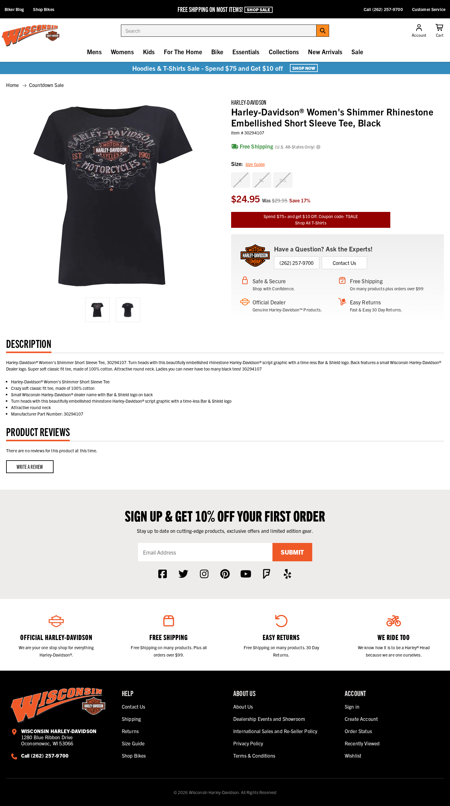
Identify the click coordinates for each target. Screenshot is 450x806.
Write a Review (30, 466)
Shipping (131, 719)
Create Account (361, 719)
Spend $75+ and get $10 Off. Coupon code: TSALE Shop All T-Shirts (311, 219)
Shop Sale (258, 9)
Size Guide (255, 164)
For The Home (183, 51)
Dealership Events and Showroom (269, 719)
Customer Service (428, 9)
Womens (122, 51)
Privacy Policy (248, 743)
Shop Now (303, 68)
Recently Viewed (362, 743)
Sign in (352, 706)
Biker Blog (14, 9)
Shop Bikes (43, 9)
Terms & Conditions (254, 755)
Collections (284, 51)
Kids (149, 51)
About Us (243, 706)
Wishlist (353, 755)
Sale (357, 51)
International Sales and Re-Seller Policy (275, 731)
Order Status (358, 731)
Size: (248, 163)
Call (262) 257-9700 (383, 9)
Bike (217, 51)
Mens (94, 51)
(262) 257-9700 (296, 263)
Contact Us (344, 263)
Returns (130, 731)
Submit (292, 552)
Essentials (246, 51)
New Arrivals (325, 51)
